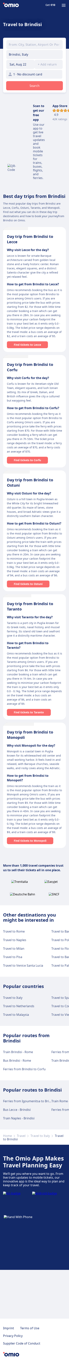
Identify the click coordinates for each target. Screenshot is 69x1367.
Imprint (8, 1328)
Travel (21, 1136)
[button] (20, 64)
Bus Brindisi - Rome (17, 1060)
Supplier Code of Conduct (21, 1343)
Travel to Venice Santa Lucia (23, 965)
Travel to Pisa (12, 957)
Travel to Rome (14, 931)
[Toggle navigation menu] (63, 5)
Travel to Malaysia (16, 1015)
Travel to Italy (12, 998)
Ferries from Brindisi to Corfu (24, 1069)
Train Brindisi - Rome (18, 1052)
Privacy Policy (13, 1336)
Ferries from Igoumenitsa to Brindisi (29, 1101)
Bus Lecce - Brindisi (17, 1110)
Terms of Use (29, 1328)
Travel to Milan (13, 948)
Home (7, 1136)
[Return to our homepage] (11, 5)
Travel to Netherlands (18, 1006)
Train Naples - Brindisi (18, 1118)
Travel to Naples (14, 940)
